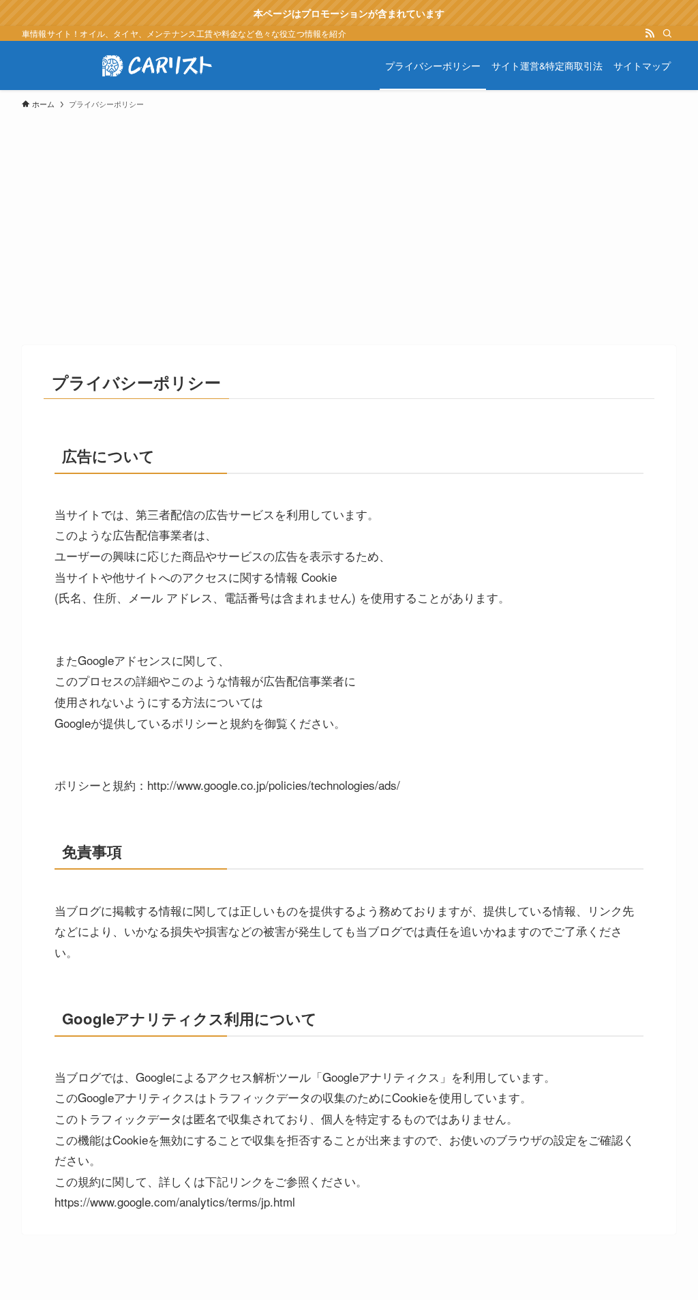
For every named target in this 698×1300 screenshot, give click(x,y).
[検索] (667, 33)
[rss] (649, 33)
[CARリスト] (158, 65)
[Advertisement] (349, 220)
